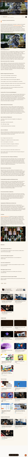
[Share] (17, 455)
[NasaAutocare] (1, 17)
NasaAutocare (4, 16)
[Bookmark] (15, 455)
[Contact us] (26, 455)
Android (5, 283)
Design (2, 283)
